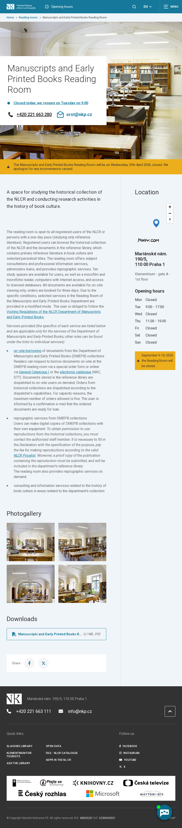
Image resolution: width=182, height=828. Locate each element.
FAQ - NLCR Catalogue (62, 753)
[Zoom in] (170, 207)
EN (146, 7)
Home (10, 17)
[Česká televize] (145, 783)
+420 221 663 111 (33, 711)
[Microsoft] (103, 793)
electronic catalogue (75, 372)
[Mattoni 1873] (152, 793)
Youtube (130, 759)
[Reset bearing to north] (170, 219)
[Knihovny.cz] (93, 783)
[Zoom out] (170, 213)
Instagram (131, 753)
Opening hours (62, 7)
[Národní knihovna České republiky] (22, 6)
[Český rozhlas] (42, 793)
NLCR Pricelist (25, 455)
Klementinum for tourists (19, 754)
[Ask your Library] (52, 783)
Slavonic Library (19, 746)
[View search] (134, 7)
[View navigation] (171, 6)
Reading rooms (28, 17)
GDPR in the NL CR (58, 759)
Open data (53, 746)
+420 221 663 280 (34, 114)
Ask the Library (18, 763)
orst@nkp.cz (79, 114)
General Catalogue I (34, 372)
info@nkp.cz (80, 711)
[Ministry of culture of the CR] (22, 783)
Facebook (130, 746)
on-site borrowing (27, 351)
